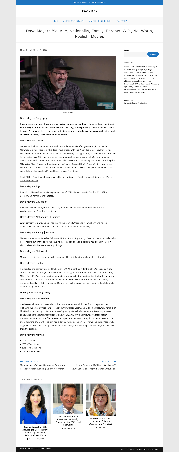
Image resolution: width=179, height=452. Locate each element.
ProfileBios (89, 11)
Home (123, 449)
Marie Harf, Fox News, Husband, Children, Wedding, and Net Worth (101, 421)
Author (26, 50)
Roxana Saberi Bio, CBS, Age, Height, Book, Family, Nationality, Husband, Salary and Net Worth (35, 431)
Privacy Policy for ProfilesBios (135, 103)
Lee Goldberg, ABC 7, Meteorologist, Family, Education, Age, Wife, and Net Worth (68, 420)
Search (127, 50)
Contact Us (128, 100)
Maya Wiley (44, 292)
